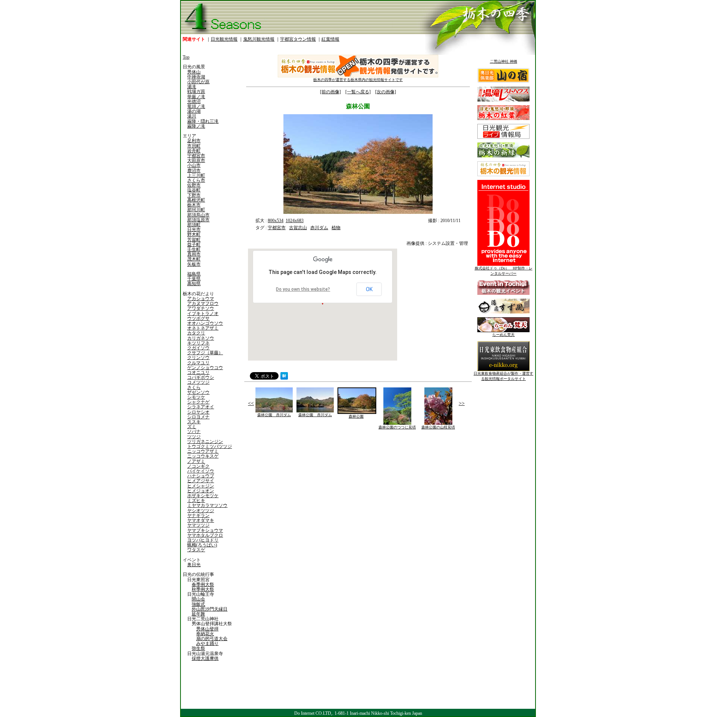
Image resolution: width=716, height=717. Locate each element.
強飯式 (198, 604)
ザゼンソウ (198, 392)
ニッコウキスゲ (203, 456)
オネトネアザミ (203, 328)
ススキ (194, 421)
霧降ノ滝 (196, 126)
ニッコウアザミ (203, 451)
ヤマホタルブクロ (205, 535)
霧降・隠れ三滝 (203, 121)
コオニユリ (198, 372)
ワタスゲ (196, 549)
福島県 (194, 274)
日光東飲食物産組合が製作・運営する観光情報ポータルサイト (503, 376)
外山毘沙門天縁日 (209, 609)
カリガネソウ (200, 338)
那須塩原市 (198, 219)
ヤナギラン (198, 515)
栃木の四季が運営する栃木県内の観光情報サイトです (358, 80)
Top (186, 57)
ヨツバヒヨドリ (203, 540)
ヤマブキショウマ (205, 530)
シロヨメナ (198, 417)
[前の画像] (330, 91)
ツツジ (194, 436)
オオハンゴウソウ (205, 323)
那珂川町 (196, 209)
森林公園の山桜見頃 (438, 427)
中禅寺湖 (196, 77)
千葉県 (194, 278)
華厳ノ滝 (196, 96)
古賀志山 (298, 227)
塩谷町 (194, 190)
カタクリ (196, 333)
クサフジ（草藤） (205, 352)
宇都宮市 (196, 155)
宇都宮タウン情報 (298, 39)
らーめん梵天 (503, 335)
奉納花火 (205, 633)
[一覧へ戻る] (358, 91)
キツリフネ (198, 343)
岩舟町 (194, 150)
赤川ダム (319, 227)
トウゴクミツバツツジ (209, 446)
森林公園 (356, 416)
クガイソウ (198, 347)
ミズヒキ (196, 500)
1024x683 (295, 220)
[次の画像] (385, 91)
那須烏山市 (198, 215)
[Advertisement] (300, 488)
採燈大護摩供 (205, 658)
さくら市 (196, 180)
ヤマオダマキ (200, 520)
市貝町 (194, 146)
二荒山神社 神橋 (503, 61)
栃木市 (194, 205)
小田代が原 (198, 81)
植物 (336, 227)
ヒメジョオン (200, 490)
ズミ (191, 426)
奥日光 (194, 564)
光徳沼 (194, 101)
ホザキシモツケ (203, 495)
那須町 (194, 224)
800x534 (275, 220)
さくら (194, 387)
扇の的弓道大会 (211, 638)
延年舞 (198, 614)
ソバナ (194, 431)
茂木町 (194, 259)
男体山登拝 (207, 629)
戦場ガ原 (196, 91)
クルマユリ (198, 362)
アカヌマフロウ (203, 303)
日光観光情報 (224, 39)
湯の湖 (194, 111)
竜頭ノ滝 (196, 106)
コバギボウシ (200, 377)
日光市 (194, 229)
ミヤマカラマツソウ (207, 505)
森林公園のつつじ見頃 (397, 427)
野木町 (194, 234)
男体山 (194, 72)
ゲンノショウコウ (205, 367)
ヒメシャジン (200, 486)
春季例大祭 (203, 584)
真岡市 (194, 254)
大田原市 (196, 160)
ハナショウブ (200, 475)
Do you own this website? (303, 289)
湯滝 (191, 86)
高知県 (194, 283)
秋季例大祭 (203, 589)
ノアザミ (196, 461)
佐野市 (194, 185)
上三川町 (196, 175)
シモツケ (196, 397)
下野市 (194, 195)
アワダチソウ (200, 308)
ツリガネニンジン (205, 441)
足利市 (194, 140)
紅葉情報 (330, 39)
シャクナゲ (198, 402)
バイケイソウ (200, 471)
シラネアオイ (200, 406)
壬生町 (194, 249)
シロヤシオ (198, 412)
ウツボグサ (198, 318)
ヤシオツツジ (200, 510)
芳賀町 (194, 239)
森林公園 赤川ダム (274, 415)
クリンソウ (198, 357)
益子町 (194, 244)
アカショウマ (200, 298)
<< (251, 403)
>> (462, 403)
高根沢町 (196, 200)
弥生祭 (198, 648)
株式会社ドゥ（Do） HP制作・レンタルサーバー (504, 270)
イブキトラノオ (203, 313)
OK (369, 289)
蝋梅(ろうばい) (202, 545)
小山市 (194, 165)
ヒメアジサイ (200, 480)
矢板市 (194, 264)
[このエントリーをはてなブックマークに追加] (284, 378)
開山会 (198, 599)
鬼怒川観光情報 (258, 39)
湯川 (191, 116)
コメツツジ (198, 382)
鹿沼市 (194, 170)
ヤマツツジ (198, 525)
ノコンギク (198, 466)
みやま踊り (207, 643)
